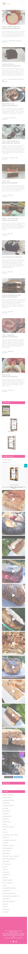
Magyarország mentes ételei (16, 487)
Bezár (26, 465)
